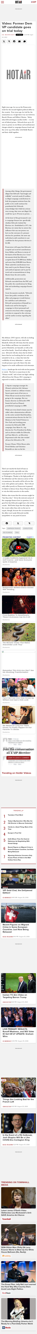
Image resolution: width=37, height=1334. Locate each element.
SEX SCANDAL (7, 532)
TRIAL (17, 532)
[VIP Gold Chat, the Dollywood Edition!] (18, 878)
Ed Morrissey (8, 35)
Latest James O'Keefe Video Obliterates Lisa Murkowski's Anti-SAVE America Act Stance (16, 1212)
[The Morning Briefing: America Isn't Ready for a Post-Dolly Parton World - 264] (18, 1308)
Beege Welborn (8, 937)
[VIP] (33, 2)
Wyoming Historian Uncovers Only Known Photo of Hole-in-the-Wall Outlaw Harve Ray (20, 857)
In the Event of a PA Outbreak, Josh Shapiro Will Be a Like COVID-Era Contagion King (17, 1137)
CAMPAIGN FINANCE (13, 528)
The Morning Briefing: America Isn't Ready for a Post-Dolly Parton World (17, 1322)
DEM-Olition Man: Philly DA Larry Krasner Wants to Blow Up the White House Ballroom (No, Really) (17, 1249)
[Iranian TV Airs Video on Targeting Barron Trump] (18, 983)
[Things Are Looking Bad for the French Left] (18, 1087)
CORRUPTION (27, 528)
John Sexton (7, 1002)
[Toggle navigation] (2, 2)
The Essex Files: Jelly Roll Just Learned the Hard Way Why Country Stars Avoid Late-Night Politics (18, 1286)
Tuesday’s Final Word (15, 815)
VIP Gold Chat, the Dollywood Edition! (17, 891)
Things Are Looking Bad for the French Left (18, 1100)
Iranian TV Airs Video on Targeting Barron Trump (15, 996)
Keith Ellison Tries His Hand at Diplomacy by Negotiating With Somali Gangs (19, 841)
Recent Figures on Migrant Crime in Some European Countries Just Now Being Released (20, 849)
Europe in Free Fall (14, 833)
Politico (4, 369)
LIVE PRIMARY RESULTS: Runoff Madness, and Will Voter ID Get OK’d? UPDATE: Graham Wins (18, 1033)
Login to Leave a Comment (18, 758)
